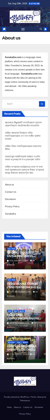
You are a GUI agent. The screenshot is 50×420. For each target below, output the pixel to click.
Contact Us (10, 192)
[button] (41, 29)
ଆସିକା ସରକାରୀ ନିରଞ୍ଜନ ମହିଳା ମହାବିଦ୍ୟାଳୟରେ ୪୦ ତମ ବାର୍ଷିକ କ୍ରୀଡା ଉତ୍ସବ (23, 136)
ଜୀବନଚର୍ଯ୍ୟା (11, 342)
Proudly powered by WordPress (17, 397)
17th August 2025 (19, 354)
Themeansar (25, 401)
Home (9, 407)
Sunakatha (10, 214)
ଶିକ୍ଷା (15, 311)
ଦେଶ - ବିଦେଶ (11, 248)
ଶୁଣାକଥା (21, 311)
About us (9, 184)
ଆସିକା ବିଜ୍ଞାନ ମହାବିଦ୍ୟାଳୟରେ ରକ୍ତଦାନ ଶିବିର (24, 318)
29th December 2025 (20, 292)
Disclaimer (10, 199)
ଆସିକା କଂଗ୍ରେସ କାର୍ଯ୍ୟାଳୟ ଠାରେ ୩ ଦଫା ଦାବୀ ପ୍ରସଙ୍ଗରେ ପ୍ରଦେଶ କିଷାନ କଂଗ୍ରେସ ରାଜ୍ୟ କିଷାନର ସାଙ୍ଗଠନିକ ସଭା (24, 169)
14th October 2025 (20, 323)
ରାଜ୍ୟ (9, 311)
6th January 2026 (19, 261)
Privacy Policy (12, 206)
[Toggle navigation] (23, 29)
